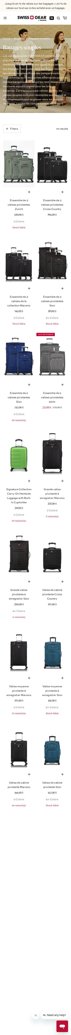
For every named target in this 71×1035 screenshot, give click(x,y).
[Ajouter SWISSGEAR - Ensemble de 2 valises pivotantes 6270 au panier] (62, 384)
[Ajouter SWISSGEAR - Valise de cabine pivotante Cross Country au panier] (62, 581)
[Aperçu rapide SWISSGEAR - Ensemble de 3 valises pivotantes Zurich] (29, 192)
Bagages (19, 38)
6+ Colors (52, 317)
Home (6, 38)
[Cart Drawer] (65, 18)
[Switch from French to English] (51, 18)
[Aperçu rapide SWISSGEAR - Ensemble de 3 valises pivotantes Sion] (62, 288)
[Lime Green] (19, 452)
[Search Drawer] (58, 18)
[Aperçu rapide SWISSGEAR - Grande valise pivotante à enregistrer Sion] (29, 581)
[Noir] (52, 163)
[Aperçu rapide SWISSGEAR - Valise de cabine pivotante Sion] (62, 774)
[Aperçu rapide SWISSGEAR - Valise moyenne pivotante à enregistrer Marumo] (29, 678)
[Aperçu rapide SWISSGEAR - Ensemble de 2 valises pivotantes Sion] (29, 384)
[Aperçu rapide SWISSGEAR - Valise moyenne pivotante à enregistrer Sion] (62, 678)
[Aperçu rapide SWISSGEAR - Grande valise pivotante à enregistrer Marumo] (62, 481)
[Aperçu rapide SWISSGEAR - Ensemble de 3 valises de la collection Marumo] (29, 288)
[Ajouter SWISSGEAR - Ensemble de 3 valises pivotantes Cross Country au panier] (62, 192)
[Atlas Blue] (52, 649)
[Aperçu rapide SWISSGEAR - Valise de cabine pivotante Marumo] (29, 774)
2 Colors (19, 221)
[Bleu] (19, 356)
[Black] (52, 452)
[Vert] (19, 163)
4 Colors (18, 414)
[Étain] (52, 356)
